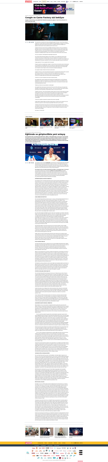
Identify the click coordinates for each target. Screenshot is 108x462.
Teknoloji (58, 1)
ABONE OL (81, 1)
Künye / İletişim (50, 445)
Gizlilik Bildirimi (43, 445)
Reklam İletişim (56, 445)
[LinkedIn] (76, 1)
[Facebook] (70, 1)
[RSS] (77, 1)
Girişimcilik (44, 1)
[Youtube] (74, 1)
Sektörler (48, 1)
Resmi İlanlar (63, 1)
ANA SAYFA (26, 15)
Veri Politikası (37, 445)
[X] (71, 1)
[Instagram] (73, 1)
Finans (40, 1)
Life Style (55, 1)
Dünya (51, 1)
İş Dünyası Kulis (35, 1)
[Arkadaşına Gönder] (31, 42)
